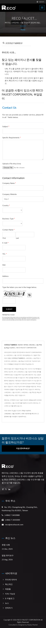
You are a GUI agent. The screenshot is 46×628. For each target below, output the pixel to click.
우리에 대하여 (11, 580)
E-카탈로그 (9, 598)
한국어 (41, 2)
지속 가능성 (10, 594)
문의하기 (7, 416)
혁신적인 (9, 584)
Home (23, 30)
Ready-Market (32, 625)
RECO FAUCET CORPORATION (28, 620)
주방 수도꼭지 (26, 410)
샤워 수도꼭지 (25, 413)
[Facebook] (2, 489)
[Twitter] (6, 489)
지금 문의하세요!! (23, 448)
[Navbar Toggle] (42, 7)
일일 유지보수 (8, 555)
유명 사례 (6, 545)
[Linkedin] (9, 489)
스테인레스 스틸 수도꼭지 (12, 413)
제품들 (8, 589)
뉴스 (7, 603)
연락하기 (9, 608)
